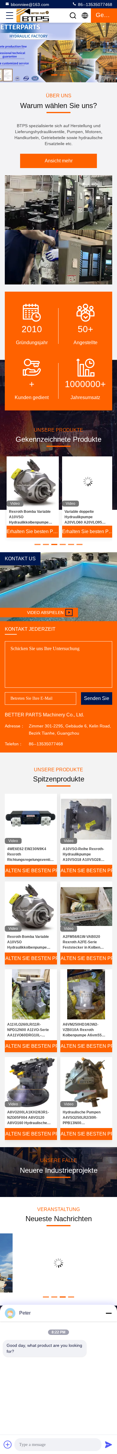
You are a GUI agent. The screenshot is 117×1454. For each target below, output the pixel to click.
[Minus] (108, 1313)
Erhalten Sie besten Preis (33, 531)
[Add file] (8, 1444)
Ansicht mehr (59, 160)
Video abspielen (45, 612)
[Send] (108, 1444)
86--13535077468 (94, 4)
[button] (54, 75)
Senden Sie (96, 698)
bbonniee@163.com (30, 4)
